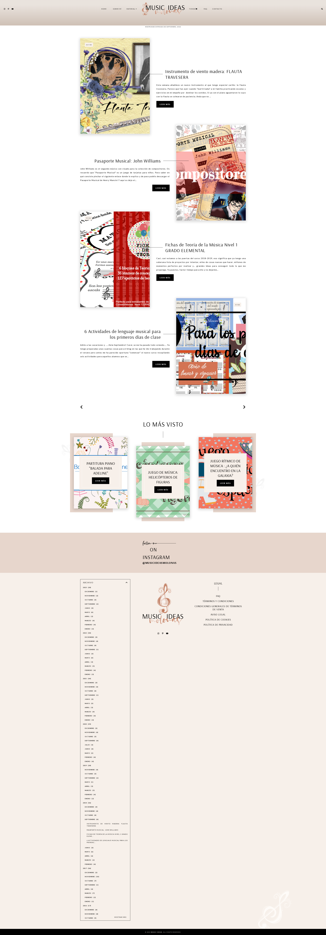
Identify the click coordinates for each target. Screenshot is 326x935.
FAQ (205, 9)
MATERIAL (131, 9)
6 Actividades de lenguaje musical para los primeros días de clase (122, 334)
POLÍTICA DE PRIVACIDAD (218, 624)
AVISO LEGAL (218, 614)
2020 (86, 724)
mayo (89, 612)
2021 (86, 678)
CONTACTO (217, 9)
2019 (86, 765)
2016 (86, 905)
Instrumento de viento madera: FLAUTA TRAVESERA (203, 74)
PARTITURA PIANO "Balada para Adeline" (100, 468)
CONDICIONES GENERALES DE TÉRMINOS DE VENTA (218, 608)
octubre (90, 600)
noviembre (91, 596)
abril (88, 616)
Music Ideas (156, 932)
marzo (89, 620)
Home (104, 9)
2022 (86, 633)
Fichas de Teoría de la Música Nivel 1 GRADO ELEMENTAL (201, 247)
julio (89, 745)
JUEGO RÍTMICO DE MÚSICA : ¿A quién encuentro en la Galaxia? (225, 468)
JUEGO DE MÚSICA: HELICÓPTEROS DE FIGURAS (163, 477)
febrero (90, 624)
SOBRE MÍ (117, 9)
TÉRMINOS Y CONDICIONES (218, 601)
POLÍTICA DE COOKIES (218, 619)
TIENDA (192, 9)
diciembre (91, 591)
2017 (86, 868)
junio (89, 608)
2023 (86, 587)
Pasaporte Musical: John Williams (127, 161)
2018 (86, 803)
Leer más (165, 104)
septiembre (91, 604)
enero (89, 629)
